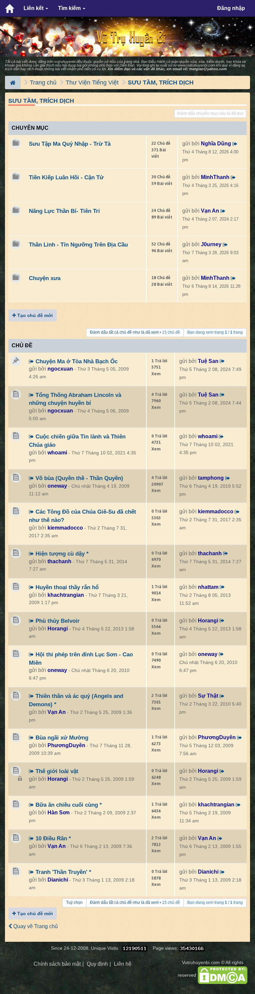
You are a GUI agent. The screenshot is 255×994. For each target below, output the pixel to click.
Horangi (57, 628)
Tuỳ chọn (74, 902)
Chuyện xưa (44, 278)
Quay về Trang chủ (35, 926)
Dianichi (57, 880)
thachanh (59, 561)
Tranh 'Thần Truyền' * (62, 872)
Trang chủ (43, 82)
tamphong (211, 478)
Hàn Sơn (58, 812)
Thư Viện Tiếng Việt (92, 82)
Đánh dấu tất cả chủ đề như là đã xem (124, 332)
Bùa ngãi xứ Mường (61, 737)
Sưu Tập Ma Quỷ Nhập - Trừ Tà (70, 143)
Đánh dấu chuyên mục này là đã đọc (210, 113)
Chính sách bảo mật (57, 964)
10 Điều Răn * (52, 838)
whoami (57, 452)
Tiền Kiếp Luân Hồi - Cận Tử (66, 177)
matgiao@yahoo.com (208, 69)
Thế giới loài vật (56, 771)
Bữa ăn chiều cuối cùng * (68, 804)
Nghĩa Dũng (216, 143)
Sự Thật (208, 696)
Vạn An (210, 211)
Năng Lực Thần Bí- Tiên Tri (64, 211)
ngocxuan (60, 369)
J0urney (211, 244)
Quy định (97, 964)
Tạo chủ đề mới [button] (34, 315)
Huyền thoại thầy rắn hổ (66, 587)
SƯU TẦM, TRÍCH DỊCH (161, 82)
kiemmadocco (65, 528)
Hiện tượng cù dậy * (61, 553)
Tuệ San (208, 361)
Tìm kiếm (70, 8)
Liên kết (34, 8)
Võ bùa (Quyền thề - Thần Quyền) (78, 478)
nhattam (208, 587)
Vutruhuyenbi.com (201, 962)
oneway (57, 486)
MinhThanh (215, 177)
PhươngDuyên (66, 745)
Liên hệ (122, 964)
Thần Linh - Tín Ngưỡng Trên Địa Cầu (78, 244)
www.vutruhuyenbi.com (196, 65)
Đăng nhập (231, 8)
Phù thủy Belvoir (57, 620)
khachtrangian (65, 595)
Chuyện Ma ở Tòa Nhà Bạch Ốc (76, 361)
